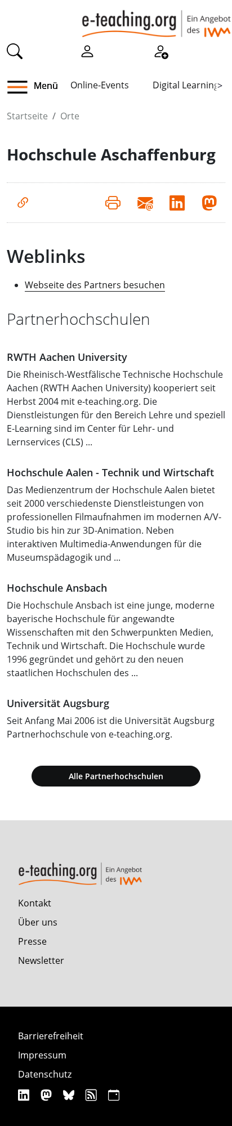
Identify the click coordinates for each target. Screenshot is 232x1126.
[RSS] (93, 1094)
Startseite (27, 116)
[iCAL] (113, 1094)
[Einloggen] (87, 50)
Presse (32, 941)
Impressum (42, 1055)
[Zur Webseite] (23, 202)
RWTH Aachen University (67, 357)
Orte (69, 116)
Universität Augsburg (58, 703)
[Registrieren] (160, 50)
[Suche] (15, 50)
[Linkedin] (25, 1094)
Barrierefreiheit (50, 1036)
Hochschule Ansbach (57, 588)
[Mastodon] (48, 1094)
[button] (22, 87)
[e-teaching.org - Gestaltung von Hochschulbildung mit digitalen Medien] (156, 18)
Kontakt (34, 903)
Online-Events (99, 85)
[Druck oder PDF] (113, 202)
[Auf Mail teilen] (145, 202)
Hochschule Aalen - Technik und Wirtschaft (110, 472)
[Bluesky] (70, 1094)
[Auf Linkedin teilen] (177, 202)
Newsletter (41, 960)
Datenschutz (45, 1074)
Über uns (37, 922)
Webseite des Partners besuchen (95, 285)
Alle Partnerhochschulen (116, 776)
